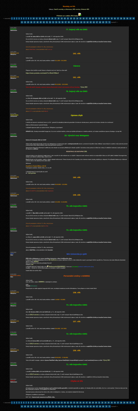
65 (90, 22)
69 (103, 22)
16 (52, 18)
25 (80, 18)
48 (37, 22)
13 (43, 18)
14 (46, 18)
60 (75, 22)
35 (111, 18)
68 (100, 22)
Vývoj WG (84, 87)
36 (115, 18)
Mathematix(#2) (54, 266)
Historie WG (85, 9)
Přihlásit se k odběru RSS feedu (67, 16)
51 (47, 22)
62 (81, 22)
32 (102, 18)
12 (40, 18)
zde (85, 151)
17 (55, 18)
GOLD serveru (34, 314)
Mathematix (69, 266)
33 (105, 18)
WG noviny (76, 9)
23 (74, 18)
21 (68, 18)
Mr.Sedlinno (53, 260)
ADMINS (41, 282)
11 (36, 18)
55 (59, 22)
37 (118, 18)
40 (127, 18)
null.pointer (32, 173)
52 (50, 22)
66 (94, 22)
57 (65, 22)
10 (33, 18)
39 (124, 18)
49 (40, 22)
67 (97, 22)
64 (87, 22)
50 (44, 22)
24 (77, 18)
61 (78, 22)
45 (28, 22)
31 (99, 18)
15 (49, 18)
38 (121, 18)
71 (109, 22)
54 (56, 22)
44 (25, 22)
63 (84, 22)
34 (108, 18)
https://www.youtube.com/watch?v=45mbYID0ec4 (42, 73)
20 (65, 18)
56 (62, 22)
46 (31, 22)
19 (61, 18)
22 (71, 18)
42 (133, 18)
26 (83, 18)
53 (53, 22)
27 (86, 18)
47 (34, 22)
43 (22, 22)
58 (69, 22)
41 (130, 18)
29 (93, 18)
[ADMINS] (62, 266)
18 (58, 18)
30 (96, 18)
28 (90, 18)
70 (106, 22)
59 (72, 22)
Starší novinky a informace (63, 9)
